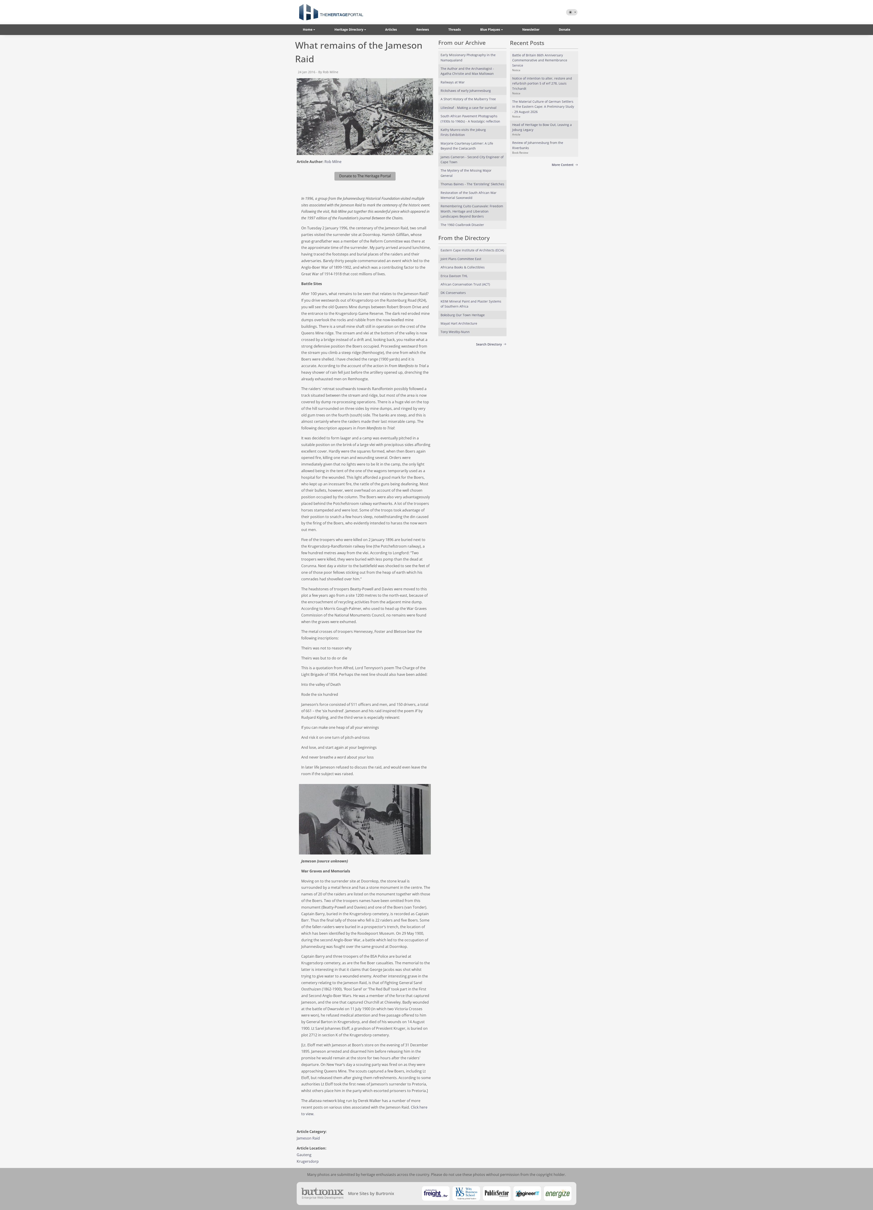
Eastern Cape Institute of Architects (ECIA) (472, 250)
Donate (564, 29)
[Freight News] (436, 1193)
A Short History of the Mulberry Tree (468, 99)
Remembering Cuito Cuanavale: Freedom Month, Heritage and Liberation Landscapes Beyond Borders (472, 211)
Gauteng (304, 1154)
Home (307, 29)
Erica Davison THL (454, 276)
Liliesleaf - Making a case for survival (469, 107)
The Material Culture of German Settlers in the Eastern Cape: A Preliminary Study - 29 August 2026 (543, 106)
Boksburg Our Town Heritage (463, 315)
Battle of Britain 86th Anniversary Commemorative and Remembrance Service (539, 60)
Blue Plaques (490, 29)
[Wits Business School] (466, 1193)
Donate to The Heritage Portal (365, 175)
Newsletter (530, 29)
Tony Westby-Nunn (455, 332)
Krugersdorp (308, 1161)
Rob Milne (332, 161)
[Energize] (558, 1193)
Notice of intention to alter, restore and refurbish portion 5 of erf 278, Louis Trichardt (542, 83)
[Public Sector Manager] (497, 1193)
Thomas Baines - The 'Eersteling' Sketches (472, 184)
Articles (391, 29)
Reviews (422, 29)
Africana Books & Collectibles (463, 267)
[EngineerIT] (527, 1193)
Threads (454, 29)
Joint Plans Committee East (461, 259)
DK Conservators (453, 293)
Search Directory (489, 344)
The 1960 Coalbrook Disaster (462, 225)
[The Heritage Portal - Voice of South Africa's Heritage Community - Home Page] (331, 12)
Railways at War (453, 82)
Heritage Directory (348, 29)
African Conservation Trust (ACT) (465, 284)
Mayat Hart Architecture (459, 323)
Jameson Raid (308, 1138)
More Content (563, 165)
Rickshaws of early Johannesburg (466, 90)
